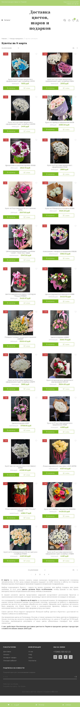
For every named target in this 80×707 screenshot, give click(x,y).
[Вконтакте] (60, 657)
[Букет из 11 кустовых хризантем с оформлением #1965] (59, 151)
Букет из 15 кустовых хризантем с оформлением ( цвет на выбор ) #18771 (20, 381)
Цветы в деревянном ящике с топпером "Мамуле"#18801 (20, 295)
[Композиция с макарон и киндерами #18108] (59, 236)
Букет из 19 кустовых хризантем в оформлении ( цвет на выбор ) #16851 (60, 553)
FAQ (30, 654)
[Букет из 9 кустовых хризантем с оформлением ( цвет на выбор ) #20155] (20, 108)
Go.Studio (22, 686)
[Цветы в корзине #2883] (59, 322)
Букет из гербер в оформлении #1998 (59, 122)
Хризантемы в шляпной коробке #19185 (20, 165)
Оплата (6, 654)
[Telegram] (70, 657)
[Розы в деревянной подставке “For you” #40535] (20, 494)
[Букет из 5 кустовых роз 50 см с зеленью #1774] (20, 194)
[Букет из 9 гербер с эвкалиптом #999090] (59, 494)
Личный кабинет (10, 661)
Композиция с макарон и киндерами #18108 (59, 251)
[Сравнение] (68, 20)
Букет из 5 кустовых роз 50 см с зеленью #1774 (20, 209)
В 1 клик (27, 88)
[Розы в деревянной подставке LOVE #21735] (59, 451)
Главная (4, 38)
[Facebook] (65, 657)
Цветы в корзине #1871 (20, 423)
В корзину (11, 88)
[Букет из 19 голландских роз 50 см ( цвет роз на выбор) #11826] (20, 537)
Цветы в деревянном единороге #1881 (59, 294)
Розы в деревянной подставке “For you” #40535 (20, 510)
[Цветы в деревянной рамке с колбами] (20, 236)
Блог (30, 658)
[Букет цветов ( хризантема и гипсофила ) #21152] (20, 451)
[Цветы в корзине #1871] (20, 408)
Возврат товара (9, 658)
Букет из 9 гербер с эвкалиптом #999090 (59, 509)
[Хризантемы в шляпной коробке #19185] (20, 151)
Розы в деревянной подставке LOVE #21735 (59, 466)
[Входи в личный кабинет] (76, 20)
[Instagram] (55, 657)
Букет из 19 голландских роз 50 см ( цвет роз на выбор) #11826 (20, 553)
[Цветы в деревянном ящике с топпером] (20, 279)
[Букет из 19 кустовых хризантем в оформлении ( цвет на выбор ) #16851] (59, 537)
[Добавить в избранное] (36, 54)
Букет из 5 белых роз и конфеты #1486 (59, 208)
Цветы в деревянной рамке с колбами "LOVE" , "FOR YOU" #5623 (20, 252)
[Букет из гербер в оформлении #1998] (59, 108)
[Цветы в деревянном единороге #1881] (59, 279)
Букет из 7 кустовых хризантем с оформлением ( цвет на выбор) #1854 (60, 80)
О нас (31, 651)
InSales (15, 684)
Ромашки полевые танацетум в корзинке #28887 (20, 338)
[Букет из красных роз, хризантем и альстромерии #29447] (59, 365)
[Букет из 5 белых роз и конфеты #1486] (59, 194)
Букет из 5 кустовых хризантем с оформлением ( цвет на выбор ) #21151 (20, 80)
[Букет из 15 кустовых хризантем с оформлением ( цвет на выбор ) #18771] (20, 365)
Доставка (7, 651)
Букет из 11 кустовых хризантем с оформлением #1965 (59, 166)
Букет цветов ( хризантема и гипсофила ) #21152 (20, 467)
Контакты (32, 661)
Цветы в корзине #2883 (60, 337)
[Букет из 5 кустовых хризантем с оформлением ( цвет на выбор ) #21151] (20, 65)
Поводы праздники (16, 38)
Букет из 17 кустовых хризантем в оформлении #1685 (59, 424)
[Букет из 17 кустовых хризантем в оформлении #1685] (59, 408)
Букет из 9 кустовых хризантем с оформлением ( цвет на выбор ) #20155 (20, 123)
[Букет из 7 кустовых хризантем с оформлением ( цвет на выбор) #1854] (59, 65)
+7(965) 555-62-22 (72, 4)
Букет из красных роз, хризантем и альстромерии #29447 (59, 381)
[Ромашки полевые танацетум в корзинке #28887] (20, 322)
